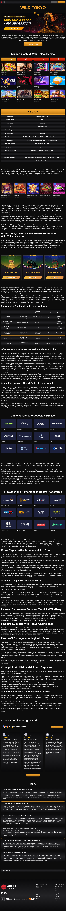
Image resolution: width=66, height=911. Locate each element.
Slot (56, 59)
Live (24, 59)
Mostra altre (33, 775)
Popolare (7, 59)
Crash (40, 59)
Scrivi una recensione (57, 726)
